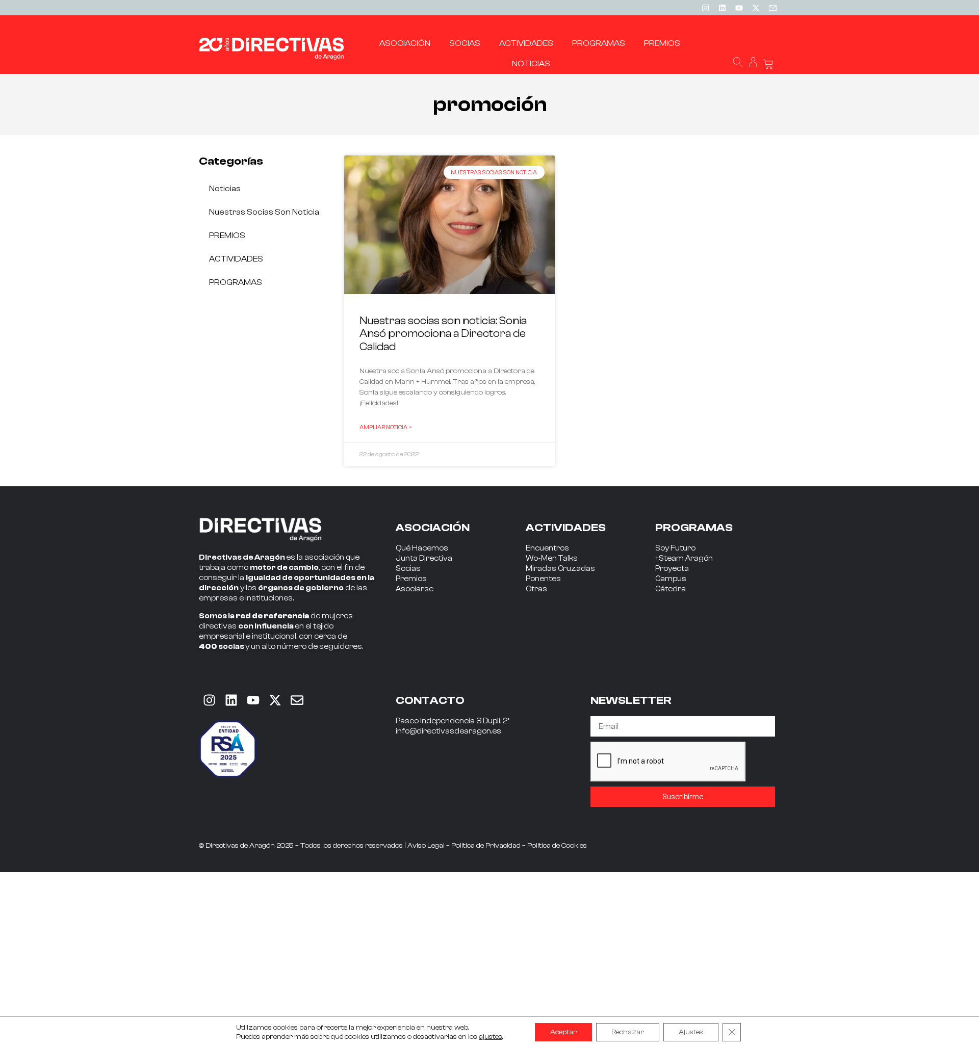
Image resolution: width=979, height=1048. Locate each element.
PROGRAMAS (235, 282)
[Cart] (768, 64)
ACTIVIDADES (236, 259)
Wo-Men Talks (552, 558)
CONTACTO (430, 700)
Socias (408, 568)
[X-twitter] (755, 7)
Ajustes (691, 1032)
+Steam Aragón (684, 558)
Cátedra (670, 589)
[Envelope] (297, 700)
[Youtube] (738, 7)
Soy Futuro (675, 548)
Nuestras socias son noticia (264, 212)
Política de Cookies (557, 846)
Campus (670, 578)
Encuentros (547, 548)
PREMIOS (227, 235)
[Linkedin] (722, 7)
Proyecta (672, 568)
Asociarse (414, 589)
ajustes (490, 1037)
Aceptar (563, 1032)
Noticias (225, 188)
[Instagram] (705, 7)
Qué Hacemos (422, 548)
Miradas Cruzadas (560, 568)
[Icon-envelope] (772, 7)
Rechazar (627, 1032)
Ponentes (543, 578)
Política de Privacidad (486, 846)
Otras (536, 589)
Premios (411, 578)
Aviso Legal (426, 846)
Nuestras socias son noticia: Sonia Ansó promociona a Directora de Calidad (443, 333)
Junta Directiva (424, 558)
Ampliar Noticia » (385, 427)
